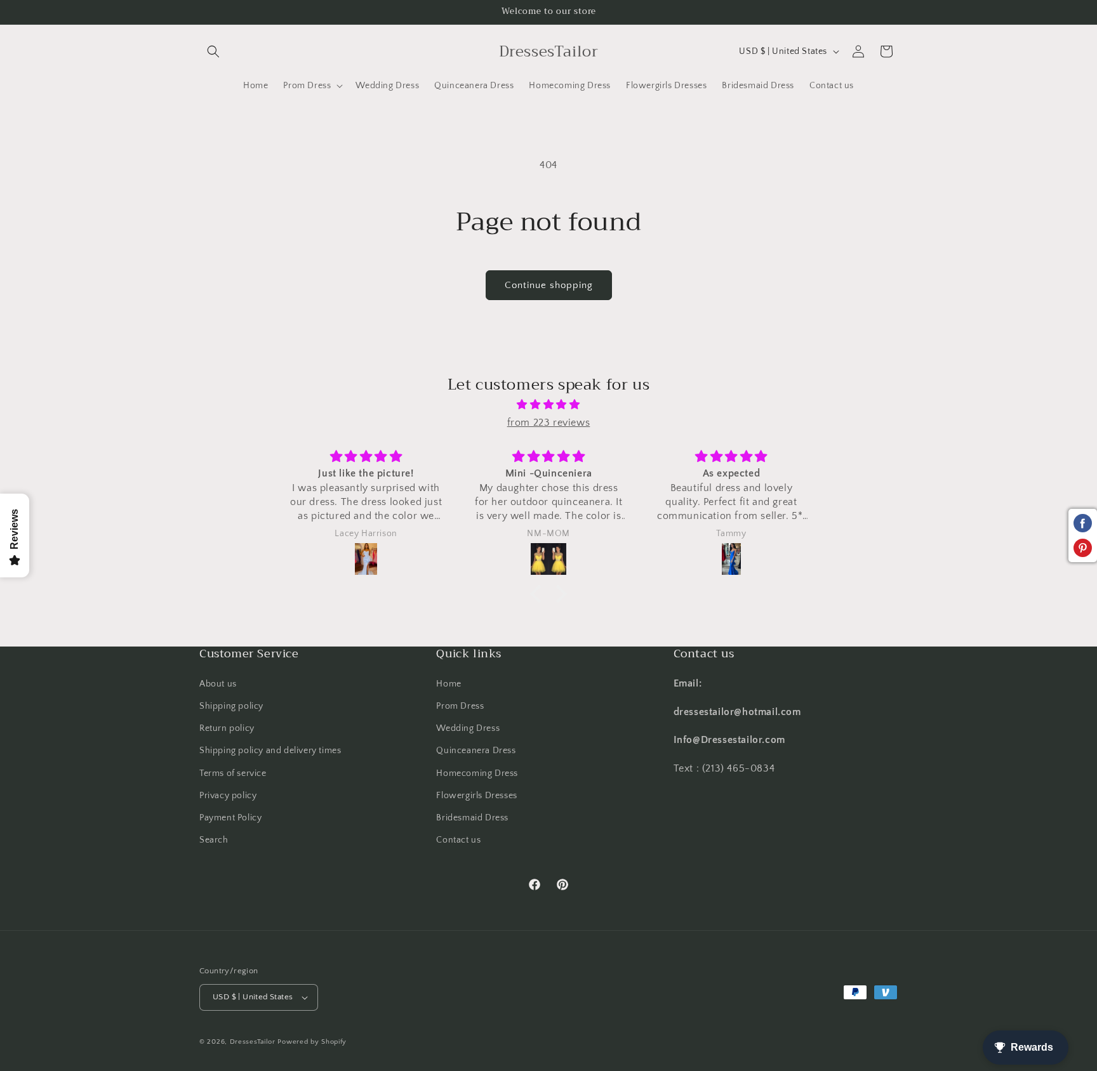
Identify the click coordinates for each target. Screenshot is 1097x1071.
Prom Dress (460, 706)
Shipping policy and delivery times (270, 751)
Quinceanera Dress (475, 751)
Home (448, 684)
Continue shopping (549, 285)
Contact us (458, 840)
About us (218, 684)
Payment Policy (230, 818)
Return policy (227, 728)
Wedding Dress (468, 728)
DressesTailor (253, 1042)
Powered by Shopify (312, 1042)
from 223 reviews (548, 422)
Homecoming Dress (477, 773)
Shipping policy (231, 706)
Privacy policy (227, 796)
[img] (548, 404)
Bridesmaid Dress (472, 818)
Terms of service (233, 773)
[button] (213, 51)
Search (214, 840)
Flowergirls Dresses (476, 796)
